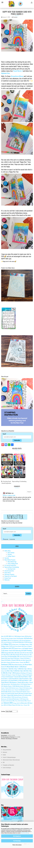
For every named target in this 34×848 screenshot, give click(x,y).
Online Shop (7, 551)
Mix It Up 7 (10, 673)
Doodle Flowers (19, 648)
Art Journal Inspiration (10, 565)
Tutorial (8, 703)
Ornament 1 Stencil (14, 677)
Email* (4, 434)
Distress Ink (8, 648)
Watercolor (25, 703)
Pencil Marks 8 (6, 682)
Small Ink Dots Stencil (13, 693)
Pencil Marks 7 (26, 680)
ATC (8, 636)
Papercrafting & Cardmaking (19, 481)
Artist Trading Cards (13, 563)
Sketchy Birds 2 (18, 684)
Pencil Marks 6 (16, 680)
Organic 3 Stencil (23, 675)
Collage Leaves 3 (6, 646)
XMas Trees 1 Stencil (23, 705)
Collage (8, 644)
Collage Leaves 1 (16, 644)
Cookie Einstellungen (7, 767)
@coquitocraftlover (17, 76)
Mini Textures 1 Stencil (19, 662)
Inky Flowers (8, 655)
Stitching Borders (18, 695)
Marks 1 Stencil (21, 658)
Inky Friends (17, 655)
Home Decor (7, 573)
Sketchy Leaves (20, 686)
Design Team (7, 578)
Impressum (5, 752)
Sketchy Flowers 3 (9, 686)
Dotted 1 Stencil (10, 650)
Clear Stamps (11, 553)
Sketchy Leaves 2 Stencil (18, 688)
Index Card (21, 653)
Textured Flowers (18, 697)
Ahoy (3, 636)
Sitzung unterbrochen (7, 749)
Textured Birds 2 (8, 697)
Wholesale (7, 580)
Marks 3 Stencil (12, 660)
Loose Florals (11, 658)
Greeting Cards (7, 481)
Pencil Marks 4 (27, 679)
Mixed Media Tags (12, 562)
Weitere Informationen (17, 845)
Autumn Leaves (22, 636)
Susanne (15, 17)
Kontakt (4, 755)
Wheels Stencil (13, 705)
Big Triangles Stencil (13, 638)
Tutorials (6, 558)
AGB (3, 762)
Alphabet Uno (5, 73)
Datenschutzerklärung (25, 833)
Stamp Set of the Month (10, 576)
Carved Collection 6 (20, 642)
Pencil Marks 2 (6, 678)
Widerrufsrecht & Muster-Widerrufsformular (11, 760)
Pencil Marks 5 (6, 680)
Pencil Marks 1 (26, 677)
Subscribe (17, 440)
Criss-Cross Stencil (18, 646)
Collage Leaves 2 (26, 644)
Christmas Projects (9, 574)
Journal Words (5, 656)
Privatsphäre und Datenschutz (8, 765)
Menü (2, 2)
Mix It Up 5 (21, 671)
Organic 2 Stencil (13, 675)
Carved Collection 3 (16, 640)
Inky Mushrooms (27, 654)
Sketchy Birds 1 (8, 684)
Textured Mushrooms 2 (15, 699)
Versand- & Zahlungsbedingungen (9, 757)
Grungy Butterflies (11, 653)
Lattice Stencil (23, 656)
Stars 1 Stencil (8, 695)
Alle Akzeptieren (17, 836)
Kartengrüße (14, 656)
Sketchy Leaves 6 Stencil (15, 691)
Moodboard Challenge (21, 673)
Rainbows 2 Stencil (18, 682)
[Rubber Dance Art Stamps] (17, 4)
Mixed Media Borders (18, 664)
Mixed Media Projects (9, 560)
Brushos (22, 638)
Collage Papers (11, 556)
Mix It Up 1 (16, 669)
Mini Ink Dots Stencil (25, 660)
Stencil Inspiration (6, 483)
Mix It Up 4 (12, 671)
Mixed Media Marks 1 (15, 667)
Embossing (19, 650)
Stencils (10, 554)
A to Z (14, 636)
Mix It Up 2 (25, 669)
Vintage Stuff (17, 703)
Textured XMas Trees (14, 701)
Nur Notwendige (17, 841)
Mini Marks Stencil (7, 662)
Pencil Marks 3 (18, 71)
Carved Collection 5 (9, 642)
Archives (3, 711)
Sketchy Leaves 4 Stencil (14, 690)
